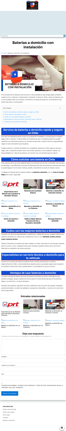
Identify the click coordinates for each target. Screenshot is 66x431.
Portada (3, 53)
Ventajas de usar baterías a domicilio (15, 121)
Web (2, 374)
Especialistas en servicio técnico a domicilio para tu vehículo (22, 119)
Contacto (5, 417)
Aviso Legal (6, 415)
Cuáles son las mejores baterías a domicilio (17, 117)
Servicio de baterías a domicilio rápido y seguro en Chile (21, 112)
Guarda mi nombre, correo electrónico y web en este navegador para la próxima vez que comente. (32, 386)
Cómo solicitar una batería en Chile (14, 114)
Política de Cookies (8, 412)
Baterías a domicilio (9, 420)
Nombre (4, 356)
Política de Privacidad (9, 409)
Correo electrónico (8, 365)
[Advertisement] (33, 22)
